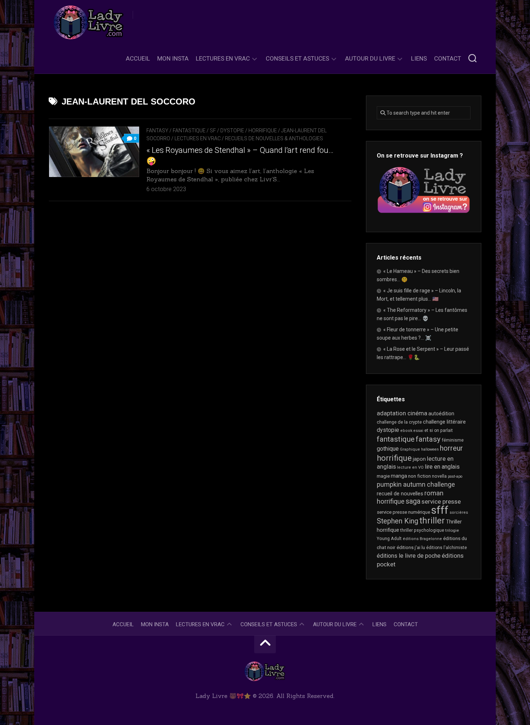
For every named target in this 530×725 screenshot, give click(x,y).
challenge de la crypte (399, 422)
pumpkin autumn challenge (416, 484)
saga (413, 501)
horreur (451, 448)
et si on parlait (438, 430)
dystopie (388, 429)
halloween (430, 449)
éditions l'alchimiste (446, 547)
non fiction (419, 476)
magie (383, 476)
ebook (406, 430)
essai (418, 430)
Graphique (410, 449)
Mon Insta (173, 58)
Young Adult (389, 538)
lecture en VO (410, 467)
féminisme (453, 440)
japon (419, 459)
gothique (388, 448)
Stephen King (397, 521)
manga (399, 476)
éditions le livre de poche (409, 555)
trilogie (452, 530)
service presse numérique (403, 512)
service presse (441, 501)
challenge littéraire (444, 422)
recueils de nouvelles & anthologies (274, 138)
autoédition (441, 413)
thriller (432, 521)
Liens (419, 58)
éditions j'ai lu (411, 547)
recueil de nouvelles (400, 493)
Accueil (138, 58)
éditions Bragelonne (422, 538)
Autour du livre (370, 58)
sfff (440, 510)
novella (439, 476)
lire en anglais (442, 466)
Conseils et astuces (297, 58)
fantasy (428, 439)
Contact (447, 58)
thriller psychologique (422, 530)
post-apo (455, 476)
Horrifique (262, 130)
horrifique (394, 458)
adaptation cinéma (402, 413)
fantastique (396, 439)
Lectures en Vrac (223, 58)
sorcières (459, 512)
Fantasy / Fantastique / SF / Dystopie (195, 130)
